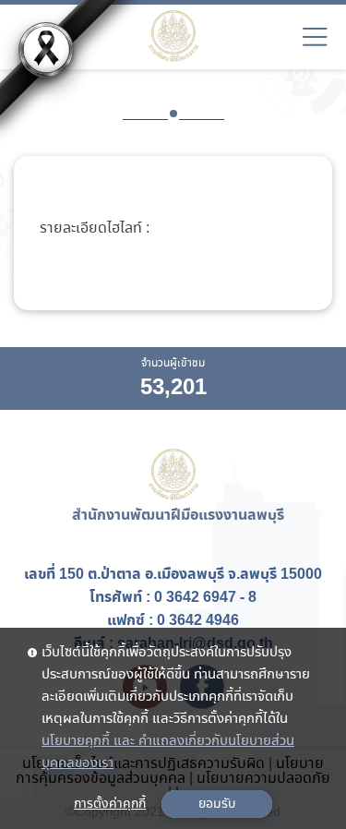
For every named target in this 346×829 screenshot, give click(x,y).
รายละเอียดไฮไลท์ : (94, 229)
